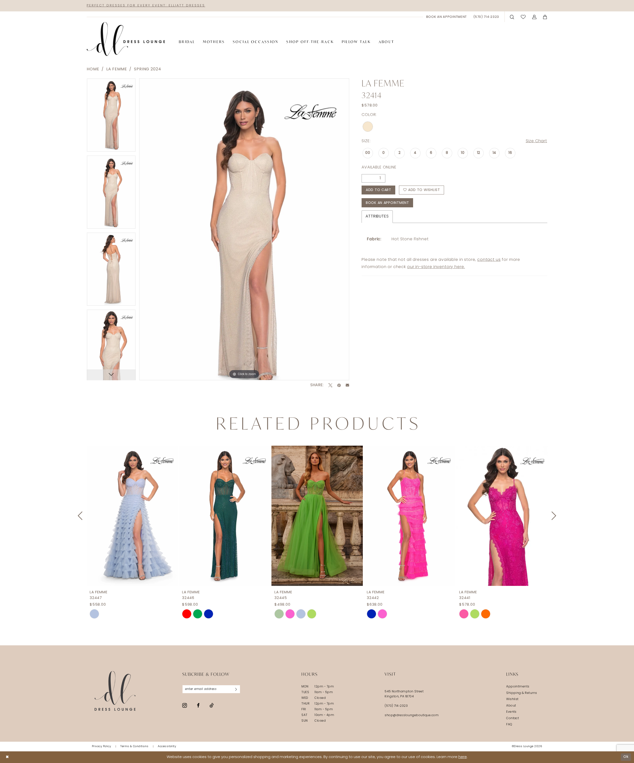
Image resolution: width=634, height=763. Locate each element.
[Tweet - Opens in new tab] (330, 385)
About (511, 705)
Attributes (377, 216)
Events (511, 711)
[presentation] (132, 516)
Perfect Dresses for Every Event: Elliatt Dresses (146, 5)
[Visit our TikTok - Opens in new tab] (212, 705)
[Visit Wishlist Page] (523, 16)
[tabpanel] (111, 116)
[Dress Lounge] (115, 690)
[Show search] (512, 16)
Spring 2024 (147, 69)
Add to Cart (378, 190)
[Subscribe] (236, 689)
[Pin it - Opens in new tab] (339, 385)
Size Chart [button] (536, 141)
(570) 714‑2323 (396, 706)
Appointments (517, 686)
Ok (626, 757)
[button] (534, 16)
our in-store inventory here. (436, 267)
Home (93, 69)
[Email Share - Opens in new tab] (347, 385)
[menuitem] (446, 16)
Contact (512, 718)
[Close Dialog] (7, 757)
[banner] (126, 39)
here (462, 757)
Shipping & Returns (521, 693)
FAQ (509, 724)
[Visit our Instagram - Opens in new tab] (184, 705)
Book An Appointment (387, 203)
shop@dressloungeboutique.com (412, 715)
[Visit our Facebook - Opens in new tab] (198, 705)
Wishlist (512, 699)
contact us (489, 260)
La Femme (116, 69)
